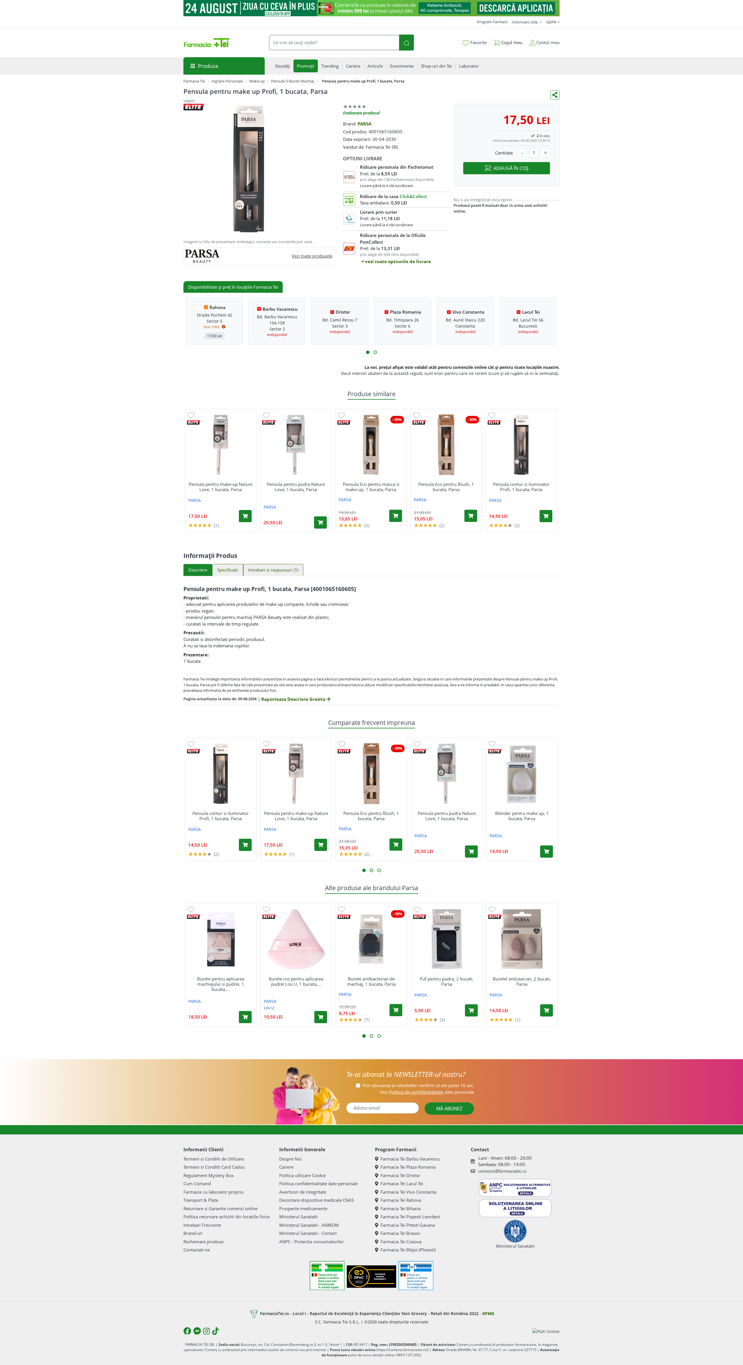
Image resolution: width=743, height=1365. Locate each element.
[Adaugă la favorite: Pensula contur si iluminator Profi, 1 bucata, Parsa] (491, 415)
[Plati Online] (546, 1331)
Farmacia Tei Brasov (400, 1233)
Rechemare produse (203, 1241)
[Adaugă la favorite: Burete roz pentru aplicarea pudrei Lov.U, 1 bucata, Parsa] (266, 909)
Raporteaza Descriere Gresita (294, 699)
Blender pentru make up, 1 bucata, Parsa (522, 816)
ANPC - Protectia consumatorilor (311, 1241)
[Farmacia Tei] (206, 43)
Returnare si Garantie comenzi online (220, 1208)
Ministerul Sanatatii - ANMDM (309, 1225)
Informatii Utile (525, 22)
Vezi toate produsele (312, 256)
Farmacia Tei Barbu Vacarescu (410, 1159)
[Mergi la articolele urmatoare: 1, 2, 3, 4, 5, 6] (368, 352)
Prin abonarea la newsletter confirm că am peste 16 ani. (418, 1085)
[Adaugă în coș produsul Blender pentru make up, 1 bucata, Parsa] (546, 851)
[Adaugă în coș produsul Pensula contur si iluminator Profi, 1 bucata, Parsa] (546, 516)
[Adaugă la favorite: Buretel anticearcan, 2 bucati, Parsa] (492, 909)
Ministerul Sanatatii (298, 1216)
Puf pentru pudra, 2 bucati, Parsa (446, 981)
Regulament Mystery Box (208, 1175)
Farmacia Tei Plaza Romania (408, 1167)
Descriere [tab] (197, 570)
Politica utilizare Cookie (302, 1175)
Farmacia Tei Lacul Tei (401, 1183)
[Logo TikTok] (215, 1331)
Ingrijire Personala (227, 81)
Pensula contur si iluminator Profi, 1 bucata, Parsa (521, 487)
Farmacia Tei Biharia (400, 1208)
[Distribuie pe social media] (555, 95)
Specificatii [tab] (227, 570)
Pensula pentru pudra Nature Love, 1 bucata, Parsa (296, 487)
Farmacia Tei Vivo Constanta (408, 1192)
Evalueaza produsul (361, 113)
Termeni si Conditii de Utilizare (213, 1159)
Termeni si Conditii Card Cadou (214, 1167)
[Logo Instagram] (206, 1331)
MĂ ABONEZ (449, 1108)
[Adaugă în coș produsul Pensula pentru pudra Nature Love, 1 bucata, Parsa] (320, 522)
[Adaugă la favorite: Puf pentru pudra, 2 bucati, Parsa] (417, 909)
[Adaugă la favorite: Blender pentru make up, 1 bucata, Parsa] (492, 743)
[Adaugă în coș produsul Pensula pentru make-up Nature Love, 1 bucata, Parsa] (245, 516)
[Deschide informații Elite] (193, 422)
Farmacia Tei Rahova (400, 1200)
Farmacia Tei (194, 81)
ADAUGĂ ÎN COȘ (511, 168)
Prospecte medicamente (303, 1208)
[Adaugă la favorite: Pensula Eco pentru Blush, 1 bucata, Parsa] (416, 415)
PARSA (364, 124)
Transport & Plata (200, 1200)
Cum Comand (197, 1183)
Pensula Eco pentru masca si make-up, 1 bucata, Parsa (371, 487)
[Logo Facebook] (187, 1331)
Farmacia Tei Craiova (400, 1241)
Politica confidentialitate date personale (318, 1183)
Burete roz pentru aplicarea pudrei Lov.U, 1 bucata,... (296, 981)
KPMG (488, 1313)
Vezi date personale (427, 1092)
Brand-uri (193, 1233)
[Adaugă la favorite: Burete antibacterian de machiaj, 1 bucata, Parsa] (341, 909)
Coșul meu (511, 42)
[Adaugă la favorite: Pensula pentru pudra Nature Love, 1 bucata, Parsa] (266, 415)
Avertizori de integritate (302, 1192)
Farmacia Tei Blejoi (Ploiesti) (408, 1250)
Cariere (286, 1167)
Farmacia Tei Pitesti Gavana (407, 1225)
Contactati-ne (196, 1250)
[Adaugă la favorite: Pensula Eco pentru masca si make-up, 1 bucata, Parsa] (341, 415)
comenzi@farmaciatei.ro (502, 1171)
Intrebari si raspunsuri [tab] (273, 570)
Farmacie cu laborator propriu (213, 1192)
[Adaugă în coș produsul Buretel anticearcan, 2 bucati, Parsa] (546, 1010)
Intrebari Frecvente (202, 1225)
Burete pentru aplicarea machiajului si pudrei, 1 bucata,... (220, 984)
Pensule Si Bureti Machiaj (292, 81)
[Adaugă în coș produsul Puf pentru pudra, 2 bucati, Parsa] (471, 1010)
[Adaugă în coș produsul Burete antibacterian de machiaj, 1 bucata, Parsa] (395, 1010)
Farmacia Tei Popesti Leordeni (410, 1216)
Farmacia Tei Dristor (400, 1175)
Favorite (478, 42)
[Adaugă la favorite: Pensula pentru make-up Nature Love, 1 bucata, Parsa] (190, 415)
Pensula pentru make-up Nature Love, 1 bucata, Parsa (221, 487)
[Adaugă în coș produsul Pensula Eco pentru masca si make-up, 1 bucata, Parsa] (395, 516)
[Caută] (406, 43)
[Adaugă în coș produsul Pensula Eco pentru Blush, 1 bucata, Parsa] (470, 516)
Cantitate (504, 153)
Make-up (257, 81)
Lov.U (269, 1007)
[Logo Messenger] (197, 1331)
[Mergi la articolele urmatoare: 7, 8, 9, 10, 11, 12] (375, 352)
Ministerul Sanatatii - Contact (308, 1233)
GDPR (551, 22)
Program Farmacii (492, 21)
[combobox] (334, 43)
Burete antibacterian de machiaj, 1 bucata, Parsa (371, 981)
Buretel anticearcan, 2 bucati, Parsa (522, 981)
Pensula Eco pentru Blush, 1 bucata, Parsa (446, 487)
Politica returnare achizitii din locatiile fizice (226, 1216)
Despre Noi (290, 1159)
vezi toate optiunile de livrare (397, 261)
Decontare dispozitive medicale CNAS (316, 1200)
